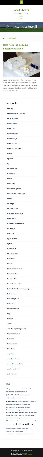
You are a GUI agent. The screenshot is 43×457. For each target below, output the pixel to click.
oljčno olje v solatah (20, 410)
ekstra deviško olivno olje (21, 391)
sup (35, 425)
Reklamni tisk (12, 279)
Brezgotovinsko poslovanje (16, 114)
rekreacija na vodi (22, 415)
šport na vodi (29, 434)
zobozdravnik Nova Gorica (12, 434)
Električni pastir (12, 134)
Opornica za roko (13, 239)
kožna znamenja (14, 401)
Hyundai (10, 159)
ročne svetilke (31, 415)
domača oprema (10, 391)
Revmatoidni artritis (14, 284)
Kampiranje (11, 184)
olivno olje (27, 407)
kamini (24, 398)
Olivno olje (11, 229)
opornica (28, 410)
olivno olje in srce (10, 410)
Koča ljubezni (21, 10)
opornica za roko (10, 412)
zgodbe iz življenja (13, 369)
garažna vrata (12, 394)
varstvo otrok (25, 428)
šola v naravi (22, 434)
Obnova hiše (11, 219)
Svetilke (10, 319)
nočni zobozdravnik (10, 407)
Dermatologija (12, 124)
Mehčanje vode (12, 209)
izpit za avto (19, 398)
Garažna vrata (12, 144)
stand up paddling (19, 421)
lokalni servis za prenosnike (29, 401)
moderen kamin (26, 404)
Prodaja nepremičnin (14, 269)
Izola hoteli (11, 174)
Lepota (9, 199)
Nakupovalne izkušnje (15, 214)
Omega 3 (10, 234)
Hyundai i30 (27, 395)
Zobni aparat (11, 374)
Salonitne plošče (13, 299)
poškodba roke (33, 412)
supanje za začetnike (11, 428)
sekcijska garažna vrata (20, 418)
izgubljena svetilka (10, 398)
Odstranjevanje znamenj (15, 224)
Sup (8, 314)
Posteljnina (11, 259)
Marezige (10, 204)
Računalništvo (12, 274)
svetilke (19, 428)
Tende (9, 324)
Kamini (9, 179)
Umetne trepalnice (13, 334)
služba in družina (10, 421)
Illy (8, 164)
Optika (9, 244)
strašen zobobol (10, 425)
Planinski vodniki (13, 254)
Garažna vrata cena (14, 149)
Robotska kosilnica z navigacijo (18, 289)
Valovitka (10, 339)
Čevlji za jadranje (13, 119)
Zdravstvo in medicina (15, 364)
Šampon (10, 304)
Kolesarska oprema (14, 189)
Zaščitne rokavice (13, 359)
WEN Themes (27, 454)
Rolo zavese (11, 294)
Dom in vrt (11, 129)
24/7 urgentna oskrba (11, 389)
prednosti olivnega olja (11, 415)
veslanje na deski (10, 431)
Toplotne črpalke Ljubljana (16, 329)
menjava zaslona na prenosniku (13, 404)
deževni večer (28, 389)
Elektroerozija (12, 139)
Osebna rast (11, 249)
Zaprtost (10, 354)
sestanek (29, 418)
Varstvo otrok (12, 344)
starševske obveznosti (30, 421)
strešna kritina (23, 424)
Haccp (9, 154)
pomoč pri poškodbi (23, 412)
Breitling (10, 109)
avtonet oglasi (20, 389)
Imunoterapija (12, 169)
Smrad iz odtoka (13, 309)
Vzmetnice (11, 349)
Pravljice (10, 264)
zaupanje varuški (19, 431)
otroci (16, 412)
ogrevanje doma (20, 407)
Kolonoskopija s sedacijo (16, 194)
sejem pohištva (9, 418)
